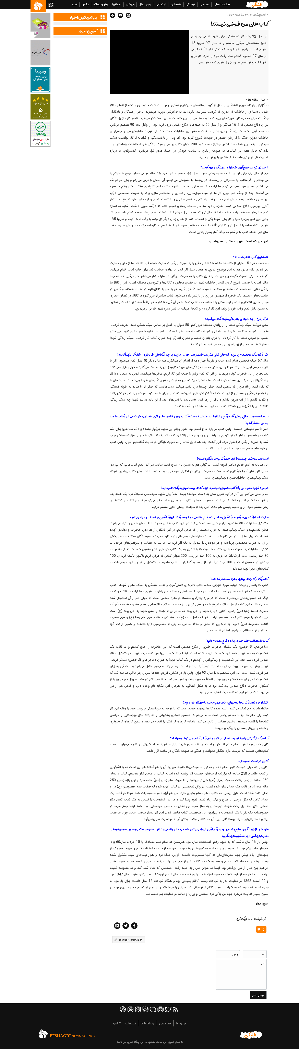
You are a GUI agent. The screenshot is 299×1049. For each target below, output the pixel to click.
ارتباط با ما (147, 1023)
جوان (257, 903)
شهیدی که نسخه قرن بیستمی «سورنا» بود (238, 241)
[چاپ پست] (112, 15)
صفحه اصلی (222, 4)
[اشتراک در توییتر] (125, 925)
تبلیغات (130, 1023)
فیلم (74, 4)
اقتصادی (175, 4)
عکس (85, 4)
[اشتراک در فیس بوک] (134, 925)
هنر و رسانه (100, 4)
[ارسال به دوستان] (120, 15)
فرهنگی (190, 4)
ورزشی (130, 4)
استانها (116, 4)
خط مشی (165, 1023)
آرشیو (117, 1023)
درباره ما (181, 1023)
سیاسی (204, 4)
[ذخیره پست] (128, 15)
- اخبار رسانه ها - (257, 99)
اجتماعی (160, 4)
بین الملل (145, 4)
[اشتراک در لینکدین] (117, 925)
